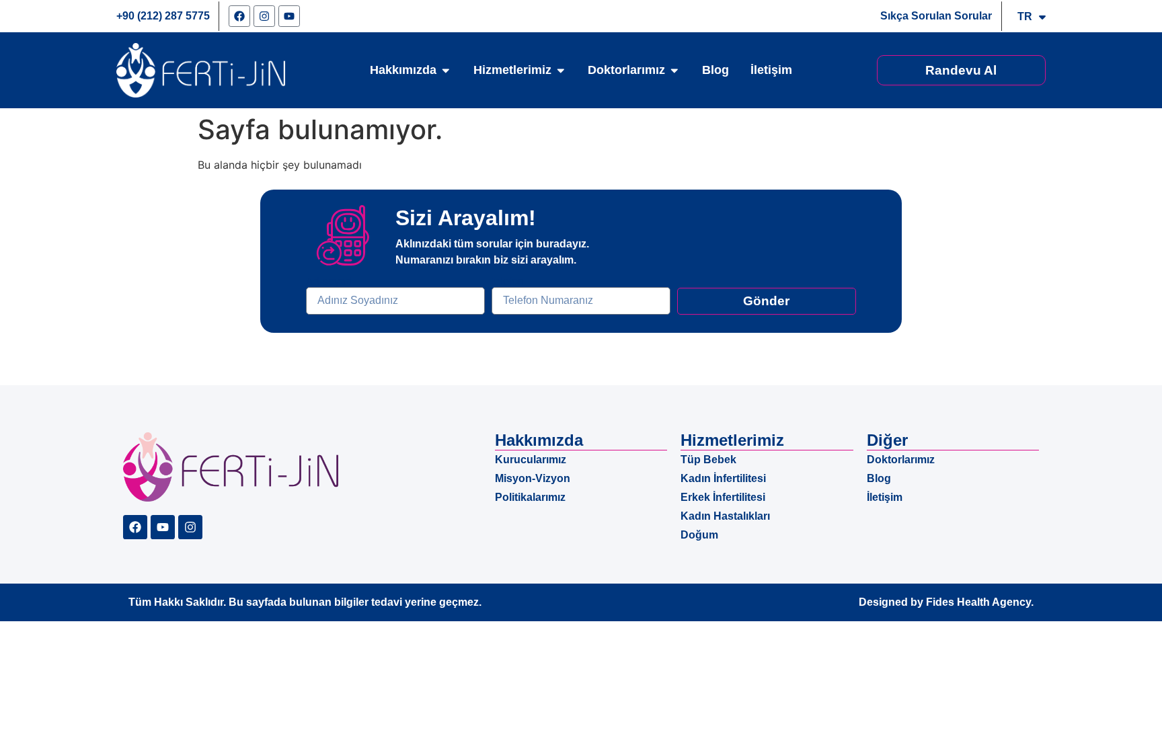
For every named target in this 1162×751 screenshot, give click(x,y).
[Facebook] (239, 16)
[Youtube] (289, 16)
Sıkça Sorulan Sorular (936, 16)
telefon (508, 281)
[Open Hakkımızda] (446, 71)
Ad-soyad (329, 281)
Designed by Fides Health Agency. (946, 602)
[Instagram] (264, 16)
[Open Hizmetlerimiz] (561, 71)
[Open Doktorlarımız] (674, 71)
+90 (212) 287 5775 (163, 16)
